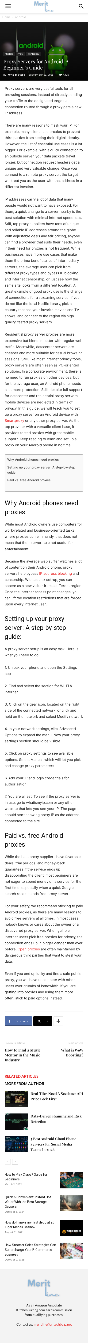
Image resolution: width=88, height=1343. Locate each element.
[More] (58, 1021)
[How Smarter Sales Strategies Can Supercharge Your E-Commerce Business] (71, 1251)
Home (6, 17)
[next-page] (15, 1162)
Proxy (20, 53)
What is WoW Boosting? (72, 1052)
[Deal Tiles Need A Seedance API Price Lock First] (16, 1099)
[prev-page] (8, 1162)
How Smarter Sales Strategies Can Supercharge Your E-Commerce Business (30, 1249)
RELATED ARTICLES (21, 1076)
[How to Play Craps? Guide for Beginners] (71, 1180)
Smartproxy (14, 420)
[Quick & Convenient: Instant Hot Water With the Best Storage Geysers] (71, 1203)
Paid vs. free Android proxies (28, 480)
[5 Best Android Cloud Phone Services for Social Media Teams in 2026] (16, 1144)
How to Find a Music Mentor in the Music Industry (23, 1054)
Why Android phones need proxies (33, 459)
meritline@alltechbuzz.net (53, 1324)
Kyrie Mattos (16, 74)
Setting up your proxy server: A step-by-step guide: (41, 469)
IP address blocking (55, 573)
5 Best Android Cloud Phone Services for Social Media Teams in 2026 (53, 1144)
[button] (81, 6)
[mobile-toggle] (7, 6)
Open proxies (29, 949)
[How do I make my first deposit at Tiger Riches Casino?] (71, 1228)
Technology (33, 53)
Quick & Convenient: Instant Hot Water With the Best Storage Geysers (28, 1201)
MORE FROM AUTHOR (24, 1083)
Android (20, 17)
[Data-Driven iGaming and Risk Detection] (16, 1121)
